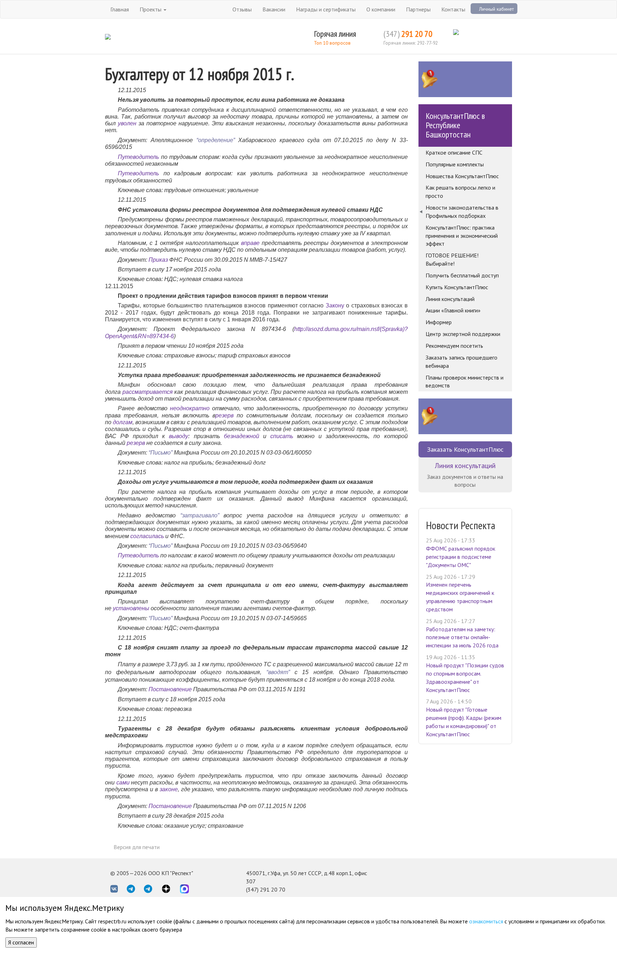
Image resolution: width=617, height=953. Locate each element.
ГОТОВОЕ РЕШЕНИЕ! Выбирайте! (452, 259)
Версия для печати (137, 847)
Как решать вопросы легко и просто (460, 191)
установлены (131, 608)
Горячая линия (335, 33)
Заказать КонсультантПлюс (465, 449)
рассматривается (147, 391)
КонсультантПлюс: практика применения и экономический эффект (462, 235)
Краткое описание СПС (454, 152)
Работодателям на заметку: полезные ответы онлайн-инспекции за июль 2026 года (462, 637)
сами (123, 782)
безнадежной (241, 436)
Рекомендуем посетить (454, 345)
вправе (250, 243)
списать (281, 436)
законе (169, 789)
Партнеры (418, 9)
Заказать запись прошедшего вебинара (461, 361)
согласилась (147, 536)
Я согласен (21, 942)
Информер (439, 322)
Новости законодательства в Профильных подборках (462, 211)
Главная (119, 9)
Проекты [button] (151, 9)
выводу (178, 436)
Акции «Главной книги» (453, 310)
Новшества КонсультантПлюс (462, 176)
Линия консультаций (450, 298)
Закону (335, 305)
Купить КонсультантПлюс (457, 287)
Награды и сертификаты (326, 9)
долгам (122, 422)
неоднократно (190, 408)
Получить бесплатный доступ (462, 275)
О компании (380, 9)
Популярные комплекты (455, 164)
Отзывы (242, 9)
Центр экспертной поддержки (463, 333)
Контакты (453, 9)
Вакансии (273, 9)
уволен (127, 123)
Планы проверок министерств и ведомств (464, 381)
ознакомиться (486, 921)
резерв (224, 415)
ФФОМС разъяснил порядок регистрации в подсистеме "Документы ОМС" (460, 556)
